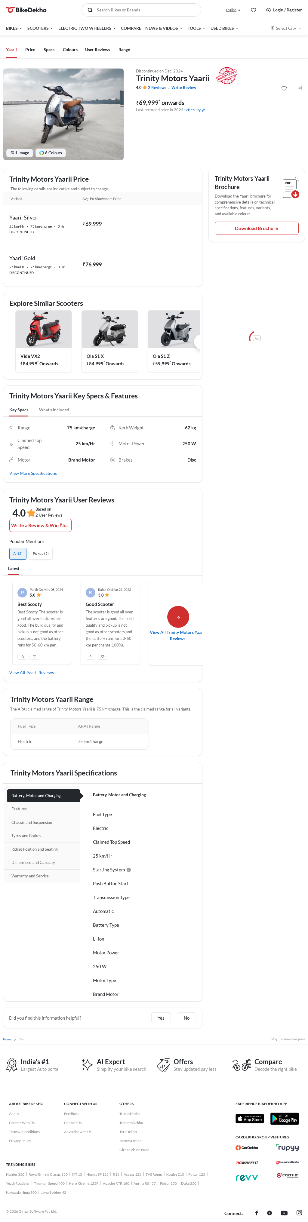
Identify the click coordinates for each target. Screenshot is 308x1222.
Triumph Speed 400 (49, 1183)
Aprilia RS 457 (145, 1183)
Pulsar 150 (168, 1183)
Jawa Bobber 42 (53, 1192)
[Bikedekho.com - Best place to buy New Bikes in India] (26, 10)
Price (30, 49)
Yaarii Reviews (40, 672)
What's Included (54, 409)
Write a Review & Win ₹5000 (41, 525)
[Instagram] (299, 1213)
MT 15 (77, 1174)
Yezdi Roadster (18, 1183)
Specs (49, 49)
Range (124, 49)
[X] (269, 1213)
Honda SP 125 (97, 1174)
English (231, 10)
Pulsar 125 (196, 1174)
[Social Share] (300, 88)
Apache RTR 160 (116, 1183)
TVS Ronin (154, 1174)
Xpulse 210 (175, 1174)
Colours (70, 49)
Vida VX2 (30, 356)
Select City (286, 28)
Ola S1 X (95, 356)
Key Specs (18, 409)
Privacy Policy (20, 1140)
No (186, 1018)
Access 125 (132, 1174)
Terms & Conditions (24, 1131)
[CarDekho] (247, 1147)
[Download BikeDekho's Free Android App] (284, 1118)
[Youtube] (284, 1213)
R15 (116, 1174)
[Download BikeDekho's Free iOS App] (250, 1118)
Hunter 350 (15, 1174)
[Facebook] (256, 1213)
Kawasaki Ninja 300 (21, 1192)
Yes (161, 1018)
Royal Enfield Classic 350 (48, 1174)
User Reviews (97, 49)
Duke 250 (188, 1183)
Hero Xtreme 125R (84, 1183)
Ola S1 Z (161, 356)
